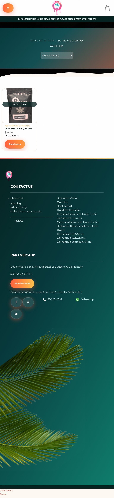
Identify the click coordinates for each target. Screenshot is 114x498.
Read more (15, 144)
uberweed (16, 198)
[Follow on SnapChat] (16, 314)
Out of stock (46, 41)
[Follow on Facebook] (16, 302)
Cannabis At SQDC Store (71, 237)
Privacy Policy (18, 207)
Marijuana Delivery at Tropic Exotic (77, 222)
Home (34, 41)
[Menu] (8, 8)
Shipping (15, 203)
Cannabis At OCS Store (70, 234)
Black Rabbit (64, 206)
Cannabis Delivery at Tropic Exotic (77, 214)
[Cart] (107, 8)
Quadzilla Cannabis (68, 210)
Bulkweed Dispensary (70, 226)
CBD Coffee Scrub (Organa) (18, 128)
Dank (3, 494)
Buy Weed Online (67, 198)
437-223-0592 (54, 299)
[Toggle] (14, 221)
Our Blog (62, 202)
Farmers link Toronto (69, 218)
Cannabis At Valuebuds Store (74, 241)
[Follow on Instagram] (28, 302)
